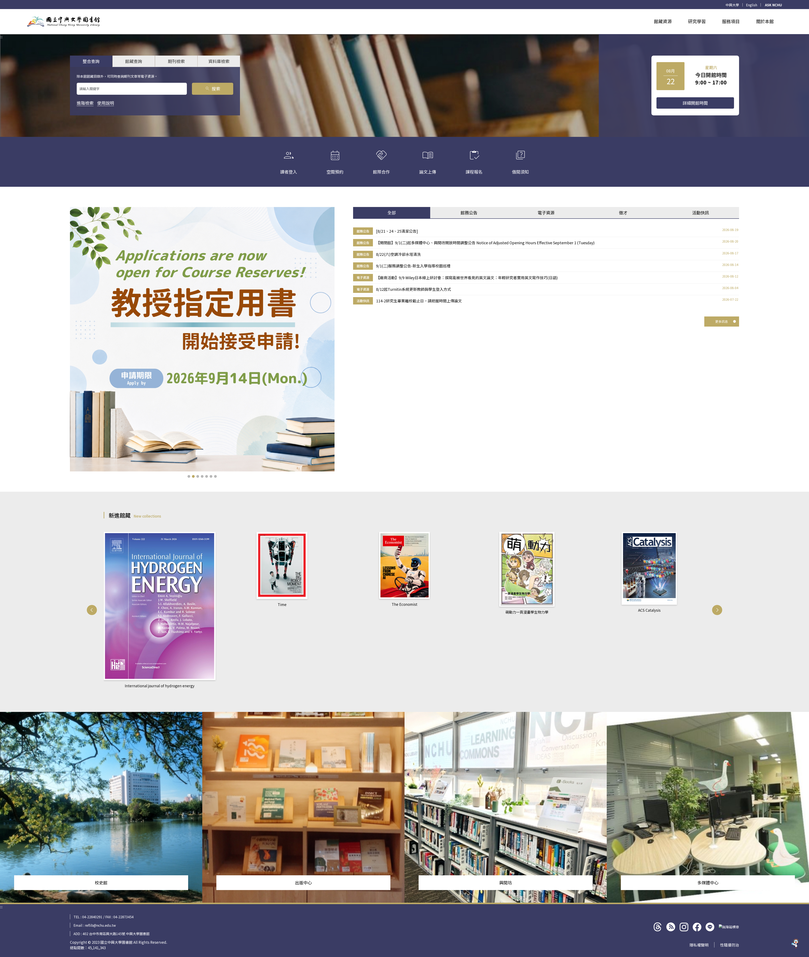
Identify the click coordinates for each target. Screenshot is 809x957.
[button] (189, 476)
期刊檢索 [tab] (176, 61)
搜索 (212, 88)
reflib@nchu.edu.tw (100, 925)
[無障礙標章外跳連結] (729, 926)
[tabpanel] (546, 266)
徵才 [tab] (623, 213)
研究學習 (697, 21)
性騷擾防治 (729, 945)
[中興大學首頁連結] (63, 21)
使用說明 (105, 103)
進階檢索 (85, 103)
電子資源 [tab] (546, 213)
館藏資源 (663, 21)
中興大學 (732, 4)
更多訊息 (721, 321)
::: (1, 11)
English (751, 4)
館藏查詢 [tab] (133, 61)
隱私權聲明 (699, 945)
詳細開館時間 (695, 103)
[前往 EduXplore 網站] (795, 943)
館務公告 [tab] (469, 213)
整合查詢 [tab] (91, 61)
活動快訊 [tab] (700, 213)
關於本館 (765, 21)
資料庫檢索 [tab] (218, 61)
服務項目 (731, 21)
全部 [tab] (391, 213)
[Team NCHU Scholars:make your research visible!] (202, 339)
